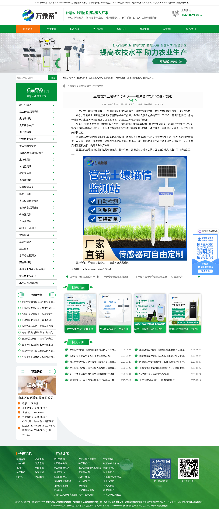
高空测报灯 (25, 262)
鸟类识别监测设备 (28, 283)
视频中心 (121, 29)
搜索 (53, 78)
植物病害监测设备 (28, 207)
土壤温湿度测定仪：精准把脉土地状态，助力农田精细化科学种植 (39, 308)
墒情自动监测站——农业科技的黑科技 (108, 262)
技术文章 (98, 86)
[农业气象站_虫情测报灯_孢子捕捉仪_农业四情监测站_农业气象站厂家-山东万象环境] (38, 15)
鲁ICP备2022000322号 (112, 506)
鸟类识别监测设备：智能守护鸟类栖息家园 (39, 314)
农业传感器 (25, 221)
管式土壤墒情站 (27, 146)
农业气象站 (82, 78)
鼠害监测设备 (26, 187)
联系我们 (191, 29)
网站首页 (28, 29)
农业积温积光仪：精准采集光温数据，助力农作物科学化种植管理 (39, 338)
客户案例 (98, 29)
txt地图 (19, 477)
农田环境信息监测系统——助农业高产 (163, 276)
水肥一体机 (25, 194)
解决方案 (74, 29)
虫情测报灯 (109, 78)
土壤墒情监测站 (134, 78)
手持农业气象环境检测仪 (32, 269)
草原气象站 (25, 242)
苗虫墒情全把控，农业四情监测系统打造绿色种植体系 (39, 351)
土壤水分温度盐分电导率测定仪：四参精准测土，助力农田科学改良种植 (39, 345)
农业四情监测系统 (28, 111)
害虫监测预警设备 (28, 200)
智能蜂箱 (24, 235)
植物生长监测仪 (27, 228)
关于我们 (167, 29)
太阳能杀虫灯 (26, 125)
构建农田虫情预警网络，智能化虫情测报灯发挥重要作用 (39, 332)
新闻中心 (144, 29)
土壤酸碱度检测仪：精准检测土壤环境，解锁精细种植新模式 (39, 320)
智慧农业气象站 (95, 78)
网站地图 (39, 477)
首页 (81, 86)
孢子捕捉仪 (121, 78)
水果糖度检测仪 (27, 255)
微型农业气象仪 (27, 276)
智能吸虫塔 (25, 173)
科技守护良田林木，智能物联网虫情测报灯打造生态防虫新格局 (39, 357)
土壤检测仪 (25, 159)
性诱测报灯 (25, 180)
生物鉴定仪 (25, 214)
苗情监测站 (148, 78)
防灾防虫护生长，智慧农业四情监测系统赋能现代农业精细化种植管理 (39, 326)
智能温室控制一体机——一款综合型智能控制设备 (103, 276)
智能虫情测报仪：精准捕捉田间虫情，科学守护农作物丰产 (39, 302)
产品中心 (51, 29)
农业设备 (24, 248)
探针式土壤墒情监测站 (31, 152)
